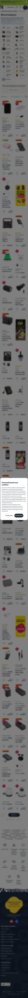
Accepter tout (18, 515)
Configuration (9, 515)
